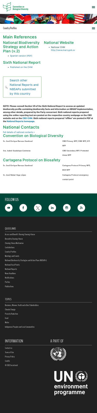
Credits (7, 360)
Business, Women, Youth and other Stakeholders (22, 305)
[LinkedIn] (55, 208)
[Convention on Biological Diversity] (15, 7)
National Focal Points (12, 264)
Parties (7, 282)
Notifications (9, 277)
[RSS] (85, 208)
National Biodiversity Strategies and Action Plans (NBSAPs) (26, 260)
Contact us (8, 348)
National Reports (11, 269)
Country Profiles (10, 28)
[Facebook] (26, 208)
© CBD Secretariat (11, 365)
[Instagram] (70, 208)
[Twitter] (41, 208)
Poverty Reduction (11, 313)
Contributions (10, 247)
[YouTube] (12, 208)
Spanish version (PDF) (21, 55)
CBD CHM (27, 118)
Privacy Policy (10, 356)
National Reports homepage (20, 121)
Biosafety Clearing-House (14, 238)
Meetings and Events (12, 256)
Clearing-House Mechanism (14, 243)
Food (6, 318)
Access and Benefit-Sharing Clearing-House (20, 234)
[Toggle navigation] (93, 7)
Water (7, 322)
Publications (9, 286)
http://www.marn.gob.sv (63, 50)
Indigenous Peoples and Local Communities (20, 326)
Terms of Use (9, 352)
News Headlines (10, 273)
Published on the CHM (21, 67)
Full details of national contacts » (19, 132)
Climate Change (10, 309)
